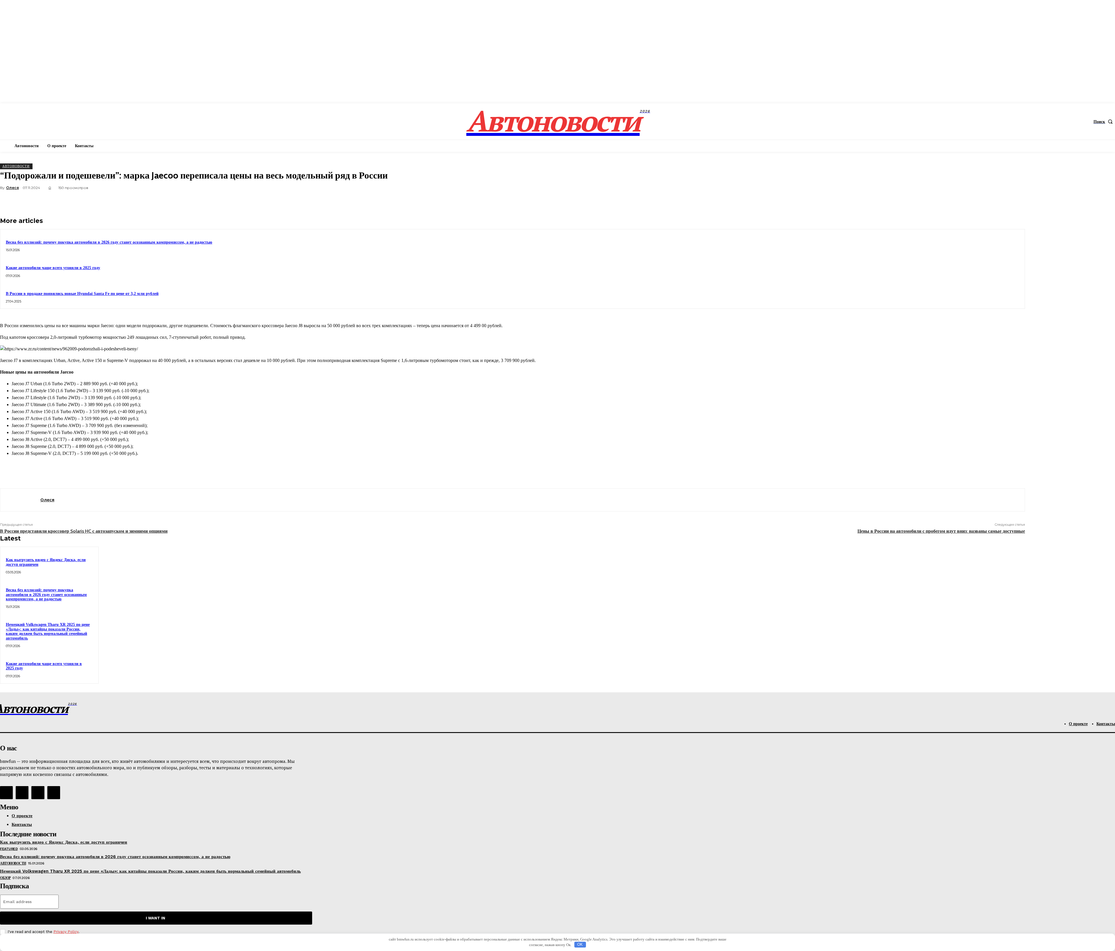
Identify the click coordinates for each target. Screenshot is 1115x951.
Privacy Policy (65, 932)
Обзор (5, 878)
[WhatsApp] (993, 201)
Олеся (12, 187)
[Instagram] (22, 792)
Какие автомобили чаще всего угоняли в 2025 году (53, 268)
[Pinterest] (973, 201)
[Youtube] (53, 792)
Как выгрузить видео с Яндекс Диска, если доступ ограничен (63, 842)
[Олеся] (20, 500)
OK (580, 944)
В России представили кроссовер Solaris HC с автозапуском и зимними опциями (84, 531)
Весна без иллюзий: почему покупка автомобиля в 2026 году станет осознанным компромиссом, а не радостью (109, 242)
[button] (1104, 122)
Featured (9, 849)
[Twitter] (952, 201)
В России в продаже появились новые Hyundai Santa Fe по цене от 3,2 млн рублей (82, 293)
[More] (1015, 201)
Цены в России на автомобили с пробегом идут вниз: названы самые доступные (941, 531)
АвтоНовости (16, 166)
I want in (155, 918)
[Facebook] (931, 201)
